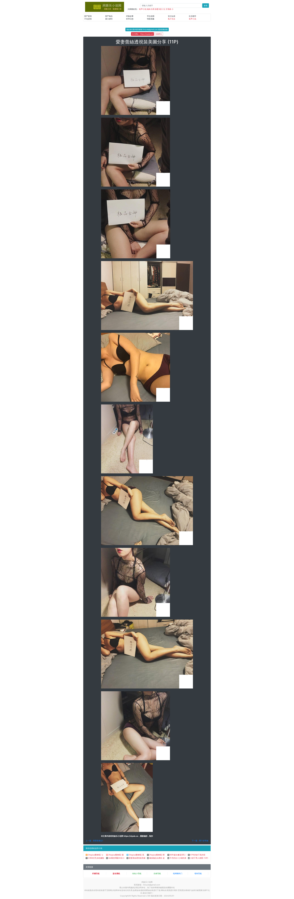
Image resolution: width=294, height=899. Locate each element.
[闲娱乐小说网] (104, 7)
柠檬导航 (96, 873)
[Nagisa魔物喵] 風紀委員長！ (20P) (144, 855)
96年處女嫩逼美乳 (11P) (180, 855)
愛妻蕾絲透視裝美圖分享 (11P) (141, 858)
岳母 (153, 9)
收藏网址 (158, 34)
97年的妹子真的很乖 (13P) (201, 855)
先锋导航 (157, 873)
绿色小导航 (136, 873)
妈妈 (148, 9)
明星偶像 (150, 19)
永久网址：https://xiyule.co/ (142, 34)
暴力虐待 (109, 19)
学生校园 (150, 16)
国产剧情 (88, 16)
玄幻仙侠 (171, 16)
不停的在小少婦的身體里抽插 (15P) (184, 858)
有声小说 (142, 9)
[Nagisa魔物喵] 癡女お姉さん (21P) (123, 855)
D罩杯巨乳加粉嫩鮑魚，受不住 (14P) (103, 858)
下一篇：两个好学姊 (200, 840)
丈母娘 (168, 9)
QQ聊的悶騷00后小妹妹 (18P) (120, 858)
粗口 (161, 9)
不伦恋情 (88, 19)
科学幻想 (129, 19)
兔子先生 (171, 19)
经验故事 (129, 16)
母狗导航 (198, 873)
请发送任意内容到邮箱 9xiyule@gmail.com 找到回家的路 (147, 29)
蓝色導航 (116, 873)
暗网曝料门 (177, 873)
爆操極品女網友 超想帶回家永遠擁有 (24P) (167, 858)
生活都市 (192, 16)
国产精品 (109, 16)
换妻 (157, 9)
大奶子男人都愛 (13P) (199, 858)
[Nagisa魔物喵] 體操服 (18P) (161, 855)
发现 (205, 5)
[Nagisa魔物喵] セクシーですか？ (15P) (104, 855)
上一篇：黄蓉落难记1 (94, 840)
